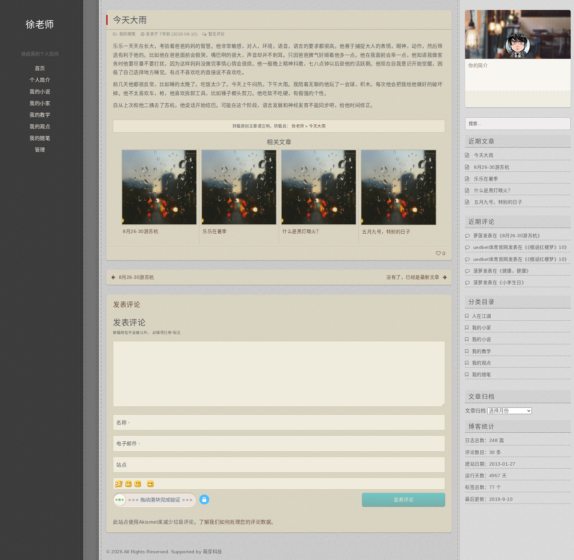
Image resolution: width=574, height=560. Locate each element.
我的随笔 (40, 138)
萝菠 (478, 235)
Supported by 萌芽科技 (196, 551)
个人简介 (40, 80)
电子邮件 (128, 443)
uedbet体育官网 (490, 247)
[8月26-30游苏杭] (159, 187)
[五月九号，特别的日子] (398, 187)
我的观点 (40, 126)
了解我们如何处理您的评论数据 (235, 522)
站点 (121, 465)
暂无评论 (216, 34)
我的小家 (40, 103)
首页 (40, 68)
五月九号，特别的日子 (386, 231)
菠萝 (478, 271)
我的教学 (40, 115)
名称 (123, 422)
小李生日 (512, 282)
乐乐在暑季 (215, 231)
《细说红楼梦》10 (546, 247)
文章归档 (475, 410)
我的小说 (40, 91)
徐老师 (40, 25)
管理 (40, 150)
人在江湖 (481, 316)
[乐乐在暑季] (239, 187)
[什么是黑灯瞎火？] (318, 187)
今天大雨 (130, 20)
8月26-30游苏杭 (140, 231)
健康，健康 (514, 271)
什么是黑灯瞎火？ (301, 231)
